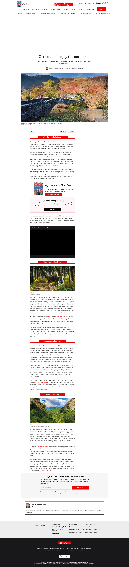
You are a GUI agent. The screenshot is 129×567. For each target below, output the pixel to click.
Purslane (38, 359)
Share (34, 131)
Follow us (64, 131)
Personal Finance (55, 9)
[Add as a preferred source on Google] (64, 557)
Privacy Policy (78, 549)
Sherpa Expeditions (42, 446)
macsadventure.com (46, 470)
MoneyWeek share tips (91, 528)
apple (49, 316)
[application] (52, 242)
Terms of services (59, 491)
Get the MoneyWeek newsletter (57, 531)
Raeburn (54, 359)
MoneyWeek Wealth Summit (76, 531)
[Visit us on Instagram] (105, 3)
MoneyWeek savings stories (92, 531)
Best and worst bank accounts (48, 13)
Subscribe (102, 9)
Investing (44, 9)
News (27, 9)
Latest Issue (55, 535)
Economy (66, 9)
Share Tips (35, 9)
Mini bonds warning (30, 13)
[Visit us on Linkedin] (101, 3)
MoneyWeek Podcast (74, 528)
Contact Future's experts (51, 549)
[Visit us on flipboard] (107, 3)
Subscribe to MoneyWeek (59, 528)
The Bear (60, 321)
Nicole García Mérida (57, 68)
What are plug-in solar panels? (103, 13)
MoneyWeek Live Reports (75, 533)
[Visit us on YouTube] (103, 3)
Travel (74, 9)
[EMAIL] (33, 506)
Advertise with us (50, 552)
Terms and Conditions (66, 549)
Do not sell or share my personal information (70, 552)
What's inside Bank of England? (67, 13)
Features (81, 68)
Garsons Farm (61, 316)
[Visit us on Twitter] (99, 3)
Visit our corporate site (83, 563)
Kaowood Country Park (40, 382)
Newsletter (72, 131)
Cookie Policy (88, 549)
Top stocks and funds (86, 13)
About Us (39, 549)
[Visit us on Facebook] (97, 3)
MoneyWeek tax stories (91, 533)
